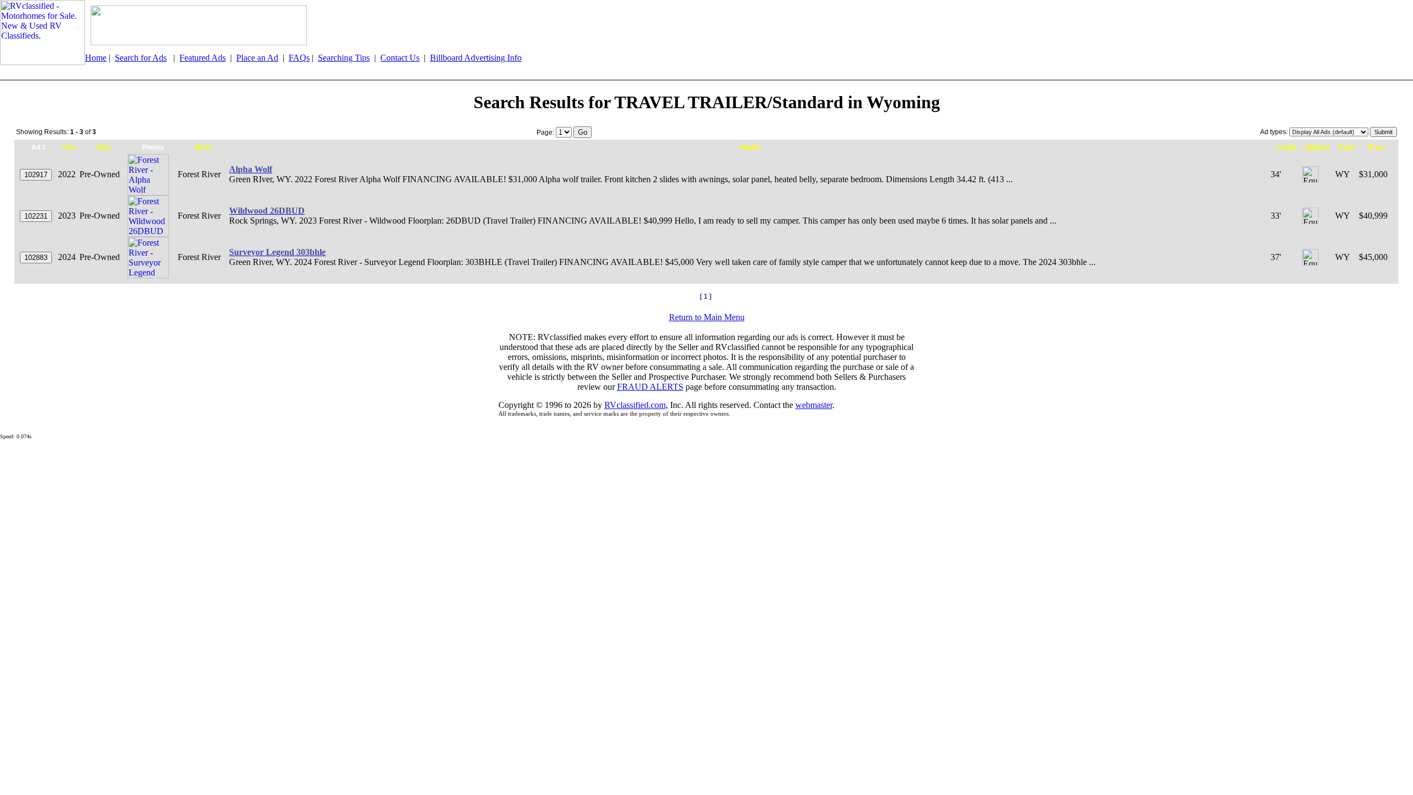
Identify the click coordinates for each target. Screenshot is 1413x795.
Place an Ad (257, 57)
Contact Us (399, 57)
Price (1376, 147)
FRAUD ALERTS (650, 386)
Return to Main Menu (707, 317)
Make (203, 147)
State (1346, 147)
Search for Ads (141, 57)
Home (96, 57)
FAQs (299, 57)
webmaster (813, 405)
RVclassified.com (635, 405)
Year (69, 147)
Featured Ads (202, 57)
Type (103, 147)
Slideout (1317, 147)
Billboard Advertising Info (476, 57)
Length (1286, 147)
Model (750, 147)
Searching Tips (344, 57)
